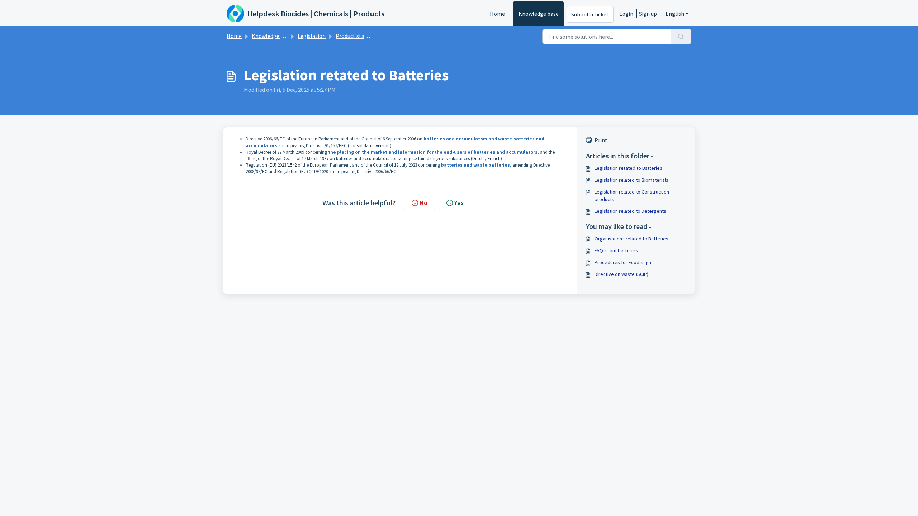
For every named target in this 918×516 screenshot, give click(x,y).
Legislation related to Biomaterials (631, 180)
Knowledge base (539, 13)
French (494, 159)
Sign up (648, 13)
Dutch (478, 159)
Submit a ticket (590, 14)
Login (626, 13)
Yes (459, 203)
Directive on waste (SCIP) (621, 274)
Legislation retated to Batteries (628, 168)
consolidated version (369, 146)
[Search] (681, 36)
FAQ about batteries (616, 250)
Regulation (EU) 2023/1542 (271, 165)
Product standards (358, 35)
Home (497, 13)
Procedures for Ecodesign (623, 262)
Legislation (312, 35)
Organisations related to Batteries (631, 238)
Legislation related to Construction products (632, 195)
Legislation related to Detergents (630, 211)
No (423, 203)
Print (601, 140)
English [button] (675, 13)
